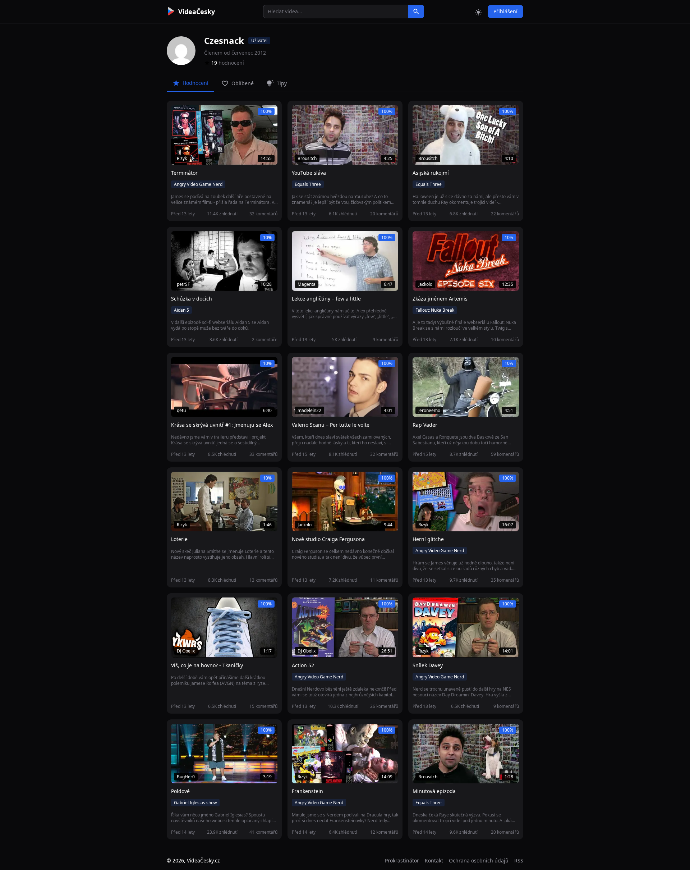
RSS (518, 860)
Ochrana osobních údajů (479, 860)
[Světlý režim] (478, 11)
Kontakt (434, 860)
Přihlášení (505, 11)
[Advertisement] (126, 131)
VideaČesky (196, 11)
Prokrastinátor (402, 860)
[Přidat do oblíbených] (179, 114)
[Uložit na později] (192, 114)
